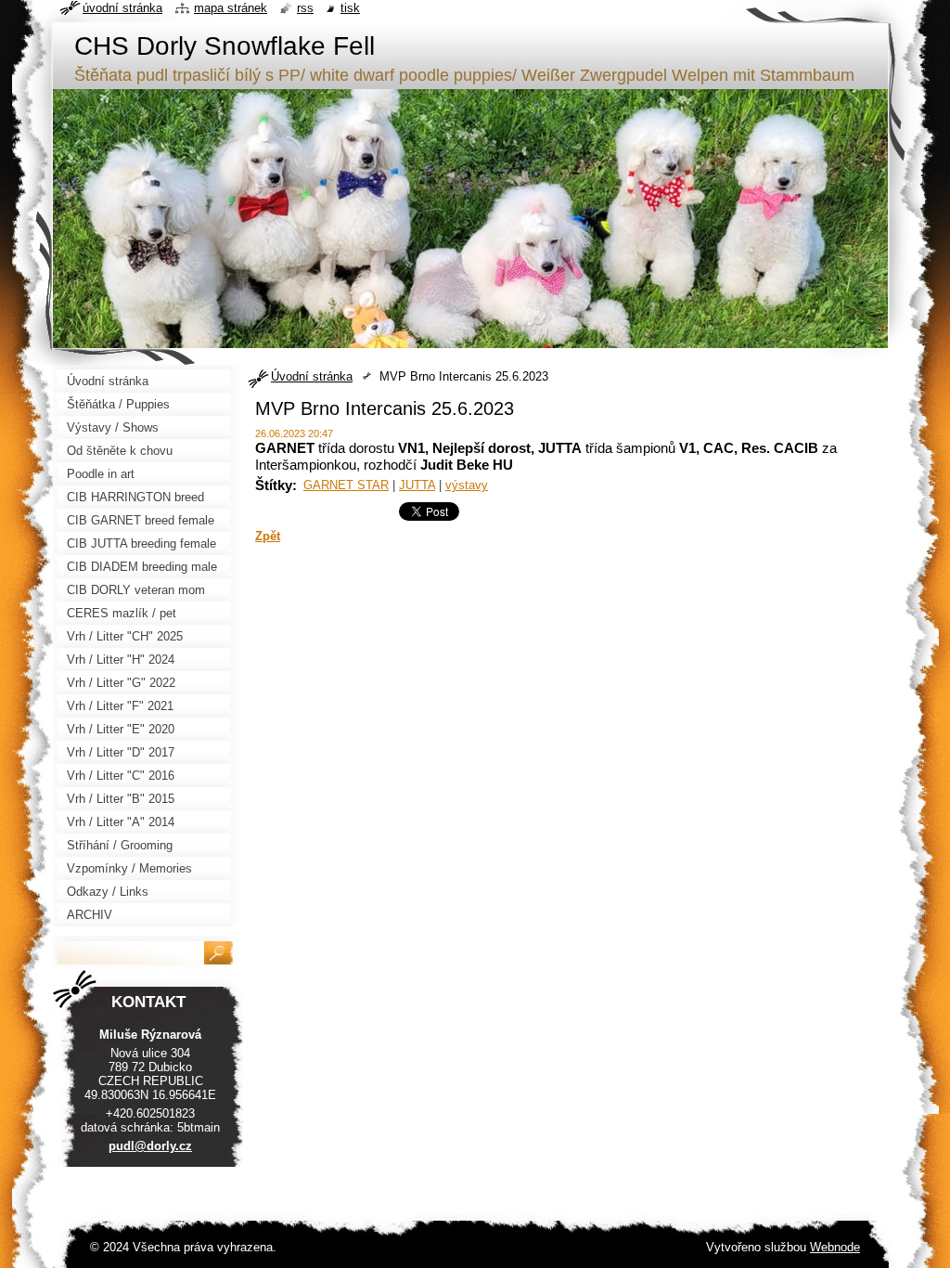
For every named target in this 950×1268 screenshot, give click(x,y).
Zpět (267, 536)
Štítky (273, 485)
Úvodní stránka (312, 376)
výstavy (466, 485)
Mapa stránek (230, 8)
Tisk (350, 8)
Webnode (835, 1247)
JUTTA (417, 485)
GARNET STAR (346, 485)
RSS (305, 8)
